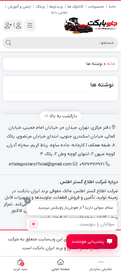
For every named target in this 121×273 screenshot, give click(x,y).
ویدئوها (56, 6)
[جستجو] (8, 43)
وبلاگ (40, 6)
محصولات (96, 6)
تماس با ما (59, 12)
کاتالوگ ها (75, 6)
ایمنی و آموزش (19, 6)
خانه (112, 6)
